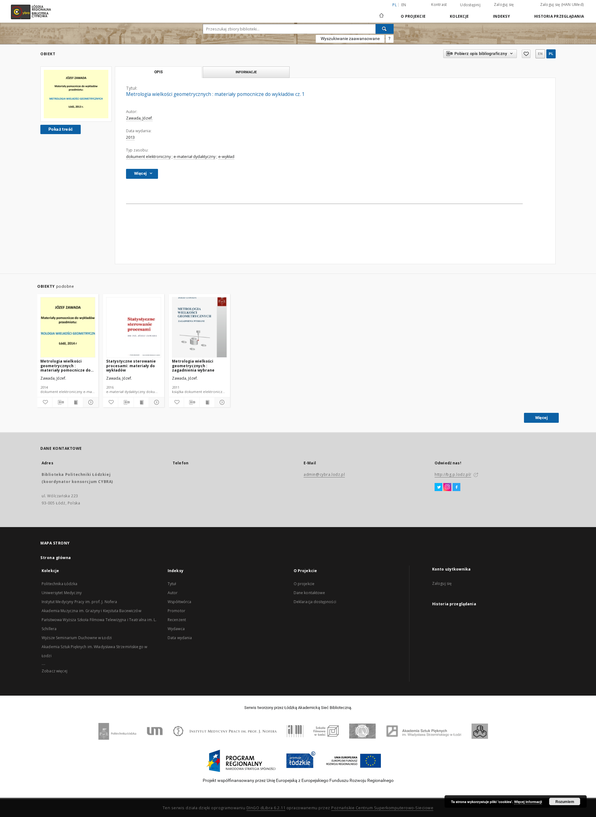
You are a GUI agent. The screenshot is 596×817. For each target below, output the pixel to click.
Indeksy (501, 16)
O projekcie (304, 583)
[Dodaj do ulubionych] (526, 54)
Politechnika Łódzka (59, 583)
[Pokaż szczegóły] (89, 402)
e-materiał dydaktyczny (194, 156)
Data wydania (180, 637)
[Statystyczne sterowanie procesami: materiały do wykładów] (133, 327)
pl (551, 54)
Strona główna (55, 557)
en (403, 5)
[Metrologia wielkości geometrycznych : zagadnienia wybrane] (199, 327)
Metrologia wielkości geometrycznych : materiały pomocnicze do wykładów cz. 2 (65, 365)
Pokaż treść (60, 129)
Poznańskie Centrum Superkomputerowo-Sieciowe (382, 807)
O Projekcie (413, 16)
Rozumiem (564, 801)
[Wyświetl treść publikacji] (75, 402)
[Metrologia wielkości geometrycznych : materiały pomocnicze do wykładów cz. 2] (68, 327)
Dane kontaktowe (309, 592)
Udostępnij (470, 4)
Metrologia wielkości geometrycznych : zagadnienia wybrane (193, 365)
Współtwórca (180, 601)
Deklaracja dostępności (315, 601)
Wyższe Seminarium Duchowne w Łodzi (77, 637)
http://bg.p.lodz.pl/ (453, 474)
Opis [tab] (158, 72)
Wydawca (176, 628)
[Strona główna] (381, 12)
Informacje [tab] (246, 72)
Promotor (176, 610)
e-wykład (226, 156)
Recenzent (177, 619)
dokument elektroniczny (148, 156)
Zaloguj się (504, 4)
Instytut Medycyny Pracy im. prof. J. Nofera (79, 601)
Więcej (541, 417)
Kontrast (439, 4)
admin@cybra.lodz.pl (324, 474)
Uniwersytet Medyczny (62, 592)
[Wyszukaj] (385, 29)
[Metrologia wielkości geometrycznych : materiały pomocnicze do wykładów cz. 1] (76, 94)
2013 (130, 137)
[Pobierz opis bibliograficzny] (59, 402)
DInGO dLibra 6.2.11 (266, 807)
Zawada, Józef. (139, 118)
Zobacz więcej (54, 671)
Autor (173, 592)
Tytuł (172, 583)
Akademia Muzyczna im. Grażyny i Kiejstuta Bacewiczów (91, 610)
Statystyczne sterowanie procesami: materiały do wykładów (131, 365)
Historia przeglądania (559, 16)
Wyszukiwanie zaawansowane (350, 38)
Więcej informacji (528, 801)
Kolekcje (459, 16)
